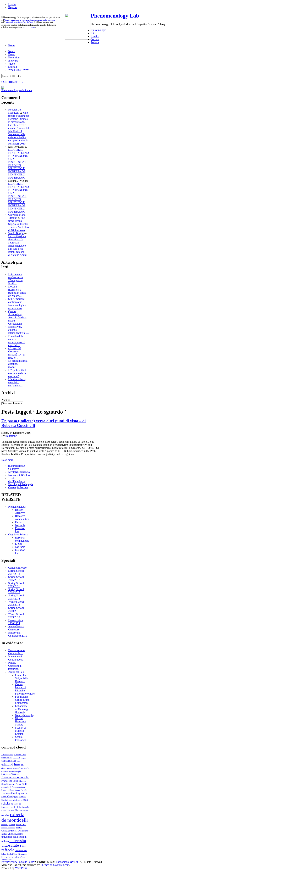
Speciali (12, 66)
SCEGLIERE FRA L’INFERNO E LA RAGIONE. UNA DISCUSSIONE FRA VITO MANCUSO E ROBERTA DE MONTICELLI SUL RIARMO (18, 163)
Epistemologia (98, 30)
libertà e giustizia (19, 793)
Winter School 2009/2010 (16, 616)
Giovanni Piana (13, 784)
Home (11, 45)
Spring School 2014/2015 (16, 591)
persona (11, 810)
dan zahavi (6, 760)
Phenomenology (17, 506)
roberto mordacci (8, 828)
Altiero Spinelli (7, 755)
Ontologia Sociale (18, 487)
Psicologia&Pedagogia (20, 484)
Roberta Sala (21, 824)
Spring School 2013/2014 (16, 597)
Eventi (11, 54)
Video (11, 63)
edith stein (16, 761)
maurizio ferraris (15, 800)
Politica (95, 42)
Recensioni (14, 57)
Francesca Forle (9, 780)
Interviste (13, 60)
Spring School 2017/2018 (16, 572)
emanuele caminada (21, 768)
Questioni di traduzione (14, 667)
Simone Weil (16, 831)
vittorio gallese (13, 857)
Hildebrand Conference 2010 (17, 634)
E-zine (18, 522)
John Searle (5, 793)
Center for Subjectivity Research (21, 678)
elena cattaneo (7, 768)
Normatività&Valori (19, 475)
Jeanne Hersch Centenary (16, 628)
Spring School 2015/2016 (16, 585)
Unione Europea (15, 834)
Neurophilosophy (24, 715)
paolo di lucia (17, 807)
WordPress (21, 868)
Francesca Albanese (10, 774)
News (11, 51)
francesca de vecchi (15, 777)
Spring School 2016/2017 (16, 578)
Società (95, 39)
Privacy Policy (9, 861)
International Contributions (15, 658)
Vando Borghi (16, 233)
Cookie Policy (27, 861)
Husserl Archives (20, 511)
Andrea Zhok (20, 754)
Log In (12, 4)
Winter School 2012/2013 (16, 603)
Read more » (8, 459)
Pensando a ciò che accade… (16, 652)
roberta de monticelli (14, 817)
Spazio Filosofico (20, 738)
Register (12, 7)
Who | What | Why (18, 69)
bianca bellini (6, 758)
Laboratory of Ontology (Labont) (21, 709)
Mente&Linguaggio (19, 471)
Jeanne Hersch (20, 790)
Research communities (22, 517)
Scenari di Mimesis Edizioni (20, 730)
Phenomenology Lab (115, 16)
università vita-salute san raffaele (13, 845)
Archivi (5, 399)
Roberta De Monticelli (14, 111)
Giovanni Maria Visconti (16, 216)
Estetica (95, 36)
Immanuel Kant (7, 790)
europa (4, 771)
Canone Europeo (17, 567)
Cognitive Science (18, 534)
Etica (93, 33)
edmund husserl (12, 764)
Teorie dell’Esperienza (16, 480)
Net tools (20, 525)
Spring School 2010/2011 (16, 609)
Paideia (12, 662)
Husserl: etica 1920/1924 (15, 622)
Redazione (11, 435)
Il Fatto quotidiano (17, 787)
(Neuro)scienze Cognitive (16, 467)
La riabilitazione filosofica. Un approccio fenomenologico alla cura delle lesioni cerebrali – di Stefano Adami (17, 245)
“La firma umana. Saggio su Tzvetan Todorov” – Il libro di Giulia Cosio (18, 224)
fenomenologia (15, 771)
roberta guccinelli (8, 825)
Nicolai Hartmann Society (20, 721)
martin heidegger (9, 796)
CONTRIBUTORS (12, 81)
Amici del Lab (16, 671)
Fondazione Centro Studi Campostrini (22, 699)
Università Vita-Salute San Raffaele (19, 22)
